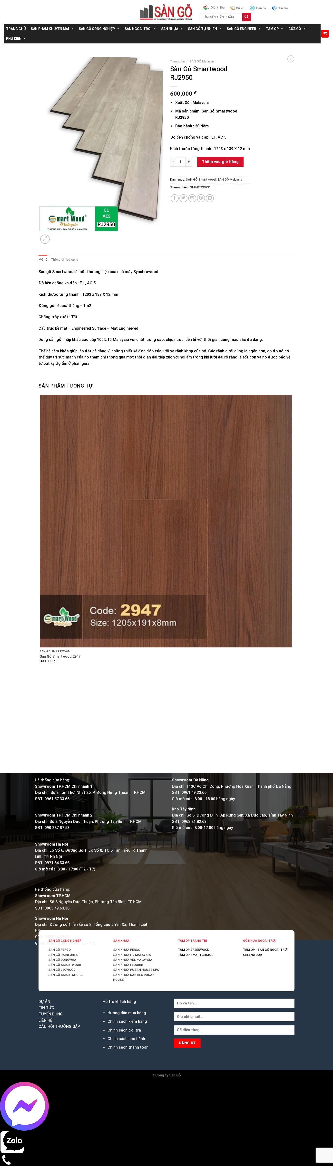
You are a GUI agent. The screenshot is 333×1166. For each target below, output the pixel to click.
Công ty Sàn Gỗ (168, 1075)
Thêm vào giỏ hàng (220, 161)
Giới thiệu (218, 7)
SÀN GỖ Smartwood (201, 179)
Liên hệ (261, 8)
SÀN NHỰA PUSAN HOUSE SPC (136, 970)
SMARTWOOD (200, 187)
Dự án (240, 8)
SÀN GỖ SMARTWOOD (64, 965)
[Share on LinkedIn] (210, 198)
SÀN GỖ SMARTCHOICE (65, 975)
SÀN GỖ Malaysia (202, 61)
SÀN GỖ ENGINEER (241, 29)
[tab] (43, 260)
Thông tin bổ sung (64, 259)
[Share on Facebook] (175, 198)
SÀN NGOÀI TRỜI (138, 29)
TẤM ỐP (272, 29)
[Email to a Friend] (192, 198)
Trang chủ (177, 61)
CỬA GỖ (294, 29)
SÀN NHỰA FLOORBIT (129, 965)
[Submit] (246, 17)
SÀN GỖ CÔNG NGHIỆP (97, 29)
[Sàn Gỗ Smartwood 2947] (166, 521)
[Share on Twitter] (183, 198)
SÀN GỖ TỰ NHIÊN (202, 29)
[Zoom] (45, 239)
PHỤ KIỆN (13, 39)
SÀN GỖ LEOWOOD (61, 970)
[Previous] (41, 764)
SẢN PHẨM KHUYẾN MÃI (50, 29)
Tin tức (283, 8)
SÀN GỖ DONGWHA (62, 959)
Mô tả (43, 259)
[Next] (56, 236)
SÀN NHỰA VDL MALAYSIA (132, 959)
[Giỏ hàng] (325, 34)
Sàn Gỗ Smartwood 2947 (60, 657)
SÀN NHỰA (169, 29)
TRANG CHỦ (16, 29)
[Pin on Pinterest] (201, 198)
